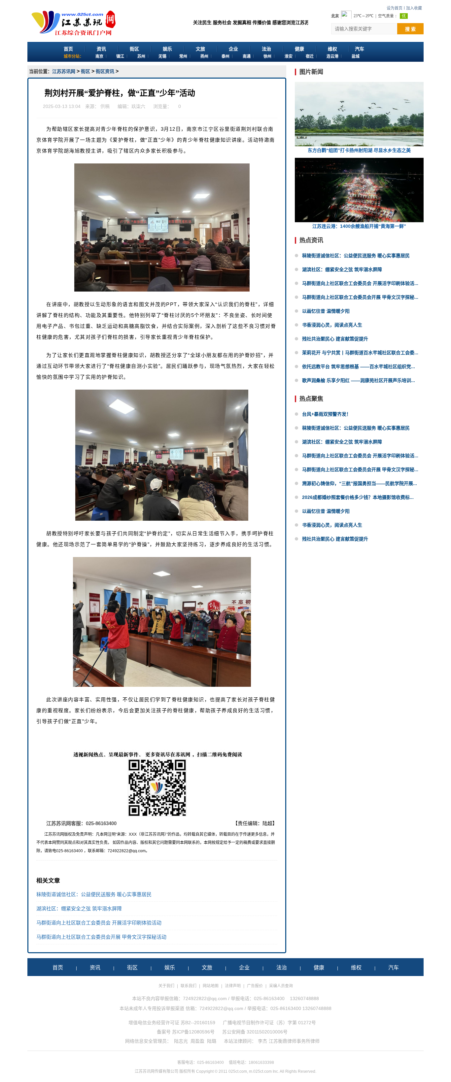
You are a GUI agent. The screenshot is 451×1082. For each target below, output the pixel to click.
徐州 (267, 56)
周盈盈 (197, 1041)
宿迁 (310, 56)
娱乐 (167, 49)
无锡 (162, 56)
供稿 (105, 106)
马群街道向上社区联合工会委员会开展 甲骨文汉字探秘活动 (101, 937)
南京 (99, 56)
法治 (266, 49)
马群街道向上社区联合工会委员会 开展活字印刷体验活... (360, 283)
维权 (332, 49)
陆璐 (211, 1041)
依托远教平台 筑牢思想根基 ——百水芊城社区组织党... (358, 366)
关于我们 (166, 986)
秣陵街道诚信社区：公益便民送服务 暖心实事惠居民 (94, 894)
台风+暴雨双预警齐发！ (326, 414)
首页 (68, 49)
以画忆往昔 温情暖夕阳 (326, 311)
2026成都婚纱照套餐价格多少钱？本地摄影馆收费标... (358, 497)
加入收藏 (414, 8)
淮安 (289, 56)
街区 (134, 49)
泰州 (225, 56)
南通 (247, 56)
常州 (183, 56)
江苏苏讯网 (63, 71)
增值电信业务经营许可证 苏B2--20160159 (171, 1022)
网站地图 (211, 986)
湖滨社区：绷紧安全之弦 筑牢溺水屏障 (79, 908)
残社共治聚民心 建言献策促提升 (335, 338)
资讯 (101, 49)
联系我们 (188, 986)
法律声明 (233, 986)
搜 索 (410, 29)
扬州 (204, 56)
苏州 (141, 56)
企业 (233, 49)
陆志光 (181, 1041)
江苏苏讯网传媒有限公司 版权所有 (165, 1071)
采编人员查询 (281, 986)
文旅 (200, 49)
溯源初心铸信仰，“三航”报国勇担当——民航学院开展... (359, 483)
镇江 (120, 56)
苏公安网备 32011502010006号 (255, 1031)
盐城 (356, 56)
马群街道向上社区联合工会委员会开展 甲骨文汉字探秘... (360, 297)
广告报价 (255, 986)
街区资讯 (105, 71)
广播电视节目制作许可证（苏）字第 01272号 (269, 1022)
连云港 (332, 56)
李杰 (262, 1041)
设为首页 (394, 8)
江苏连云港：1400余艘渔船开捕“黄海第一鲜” (359, 226)
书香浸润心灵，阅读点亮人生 (332, 325)
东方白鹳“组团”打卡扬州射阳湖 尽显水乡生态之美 (359, 150)
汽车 (359, 49)
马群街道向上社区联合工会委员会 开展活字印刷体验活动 (98, 922)
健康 (299, 49)
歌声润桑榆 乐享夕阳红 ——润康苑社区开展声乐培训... (358, 380)
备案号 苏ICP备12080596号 (186, 1031)
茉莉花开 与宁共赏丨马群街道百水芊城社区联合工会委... (360, 352)
